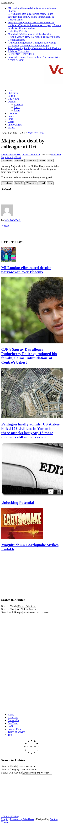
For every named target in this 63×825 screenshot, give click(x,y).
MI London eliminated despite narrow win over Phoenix (26, 270)
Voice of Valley (10, 816)
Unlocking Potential (18, 31)
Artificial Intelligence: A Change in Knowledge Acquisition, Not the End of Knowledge (32, 44)
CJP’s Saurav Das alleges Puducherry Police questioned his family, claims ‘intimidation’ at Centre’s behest (31, 16)
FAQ (10, 726)
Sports (11, 116)
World (11, 121)
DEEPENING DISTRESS (21, 54)
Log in (4, 819)
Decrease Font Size (11, 154)
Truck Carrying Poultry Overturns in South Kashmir (34, 48)
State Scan (13, 93)
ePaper (11, 127)
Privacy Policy (15, 729)
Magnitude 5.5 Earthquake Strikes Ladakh (29, 34)
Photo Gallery (15, 124)
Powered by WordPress (22, 819)
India (10, 119)
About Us (13, 717)
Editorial (18, 104)
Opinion (12, 101)
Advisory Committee (18, 51)
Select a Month (9, 606)
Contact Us (13, 720)
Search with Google (11, 612)
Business (12, 113)
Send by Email (13, 157)
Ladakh (12, 95)
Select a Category (10, 609)
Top (11, 734)
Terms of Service (16, 732)
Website (5, 225)
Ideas (17, 107)
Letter (17, 110)
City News (13, 98)
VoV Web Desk (36, 133)
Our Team (13, 723)
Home (11, 90)
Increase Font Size (31, 154)
